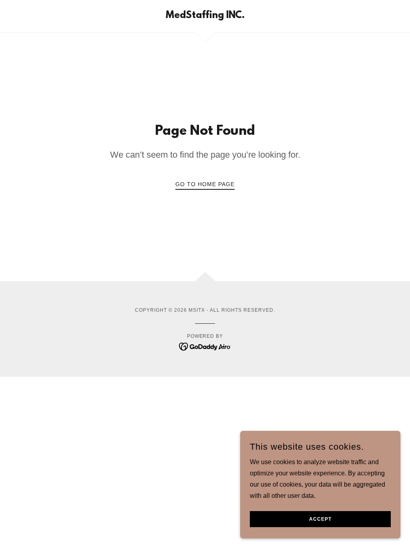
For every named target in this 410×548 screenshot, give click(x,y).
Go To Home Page (205, 184)
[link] (205, 15)
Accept (320, 519)
